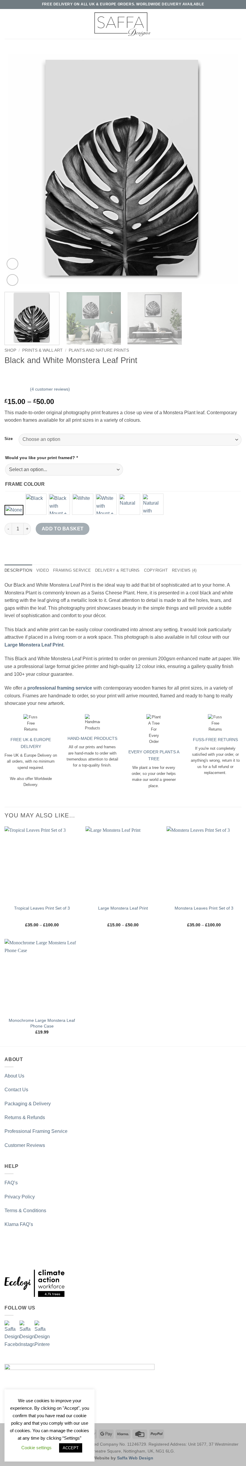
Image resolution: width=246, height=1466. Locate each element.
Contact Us (16, 1089)
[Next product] (9, 374)
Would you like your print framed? (41, 457)
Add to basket (63, 528)
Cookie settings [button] (36, 1447)
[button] (8, 23)
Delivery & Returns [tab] (117, 570)
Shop (10, 350)
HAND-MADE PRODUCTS (92, 738)
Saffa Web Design (135, 1458)
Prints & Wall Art (42, 350)
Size (8, 439)
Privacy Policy (19, 1196)
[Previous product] (21, 374)
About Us (14, 1075)
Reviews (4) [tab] (184, 570)
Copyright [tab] (156, 570)
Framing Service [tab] (72, 570)
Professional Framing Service (36, 1131)
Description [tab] (18, 570)
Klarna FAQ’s (18, 1224)
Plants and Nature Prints (99, 350)
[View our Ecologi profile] (34, 1283)
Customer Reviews (24, 1145)
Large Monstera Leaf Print (123, 908)
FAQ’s (11, 1182)
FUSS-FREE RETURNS (215, 739)
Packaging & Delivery (27, 1103)
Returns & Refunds (24, 1117)
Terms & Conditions (25, 1210)
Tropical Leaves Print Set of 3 (42, 908)
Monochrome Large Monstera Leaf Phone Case (42, 1023)
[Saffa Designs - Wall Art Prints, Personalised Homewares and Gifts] (123, 24)
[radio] (14, 510)
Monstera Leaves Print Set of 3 (204, 908)
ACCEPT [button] (71, 1448)
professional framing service (59, 687)
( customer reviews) (50, 389)
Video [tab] (42, 570)
